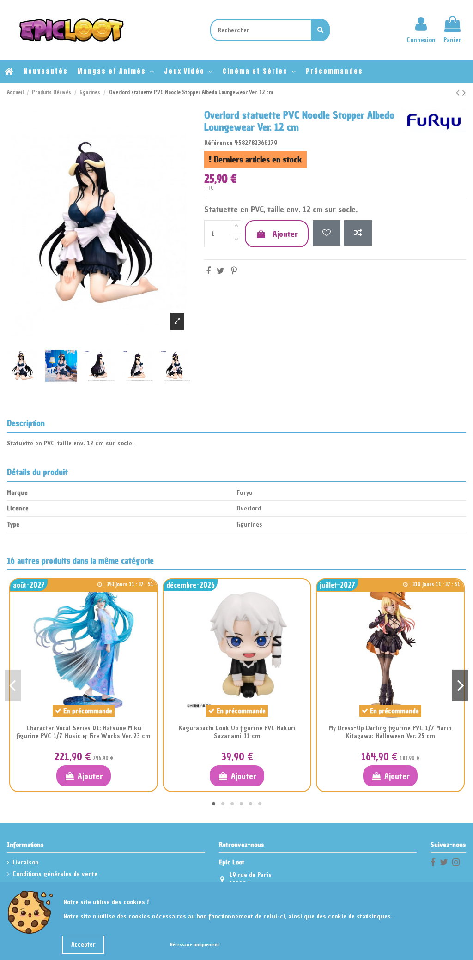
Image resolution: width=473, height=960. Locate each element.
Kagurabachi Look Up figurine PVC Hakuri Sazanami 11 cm (237, 732)
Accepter (83, 944)
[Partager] (208, 270)
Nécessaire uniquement (194, 945)
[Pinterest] (234, 270)
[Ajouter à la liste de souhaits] (326, 233)
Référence (218, 142)
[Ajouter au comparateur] (358, 233)
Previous (13, 685)
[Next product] (464, 92)
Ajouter (285, 234)
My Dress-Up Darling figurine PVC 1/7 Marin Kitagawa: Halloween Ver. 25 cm (390, 732)
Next (460, 685)
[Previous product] (459, 92)
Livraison (25, 862)
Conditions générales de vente (54, 874)
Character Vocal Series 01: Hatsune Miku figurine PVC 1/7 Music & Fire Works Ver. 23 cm (84, 732)
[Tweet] (220, 270)
